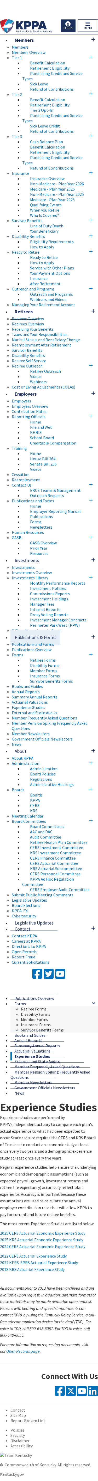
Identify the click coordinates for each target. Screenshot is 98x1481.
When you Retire (44, 210)
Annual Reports (26, 691)
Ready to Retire (25, 252)
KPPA (35, 800)
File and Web (41, 427)
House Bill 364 (42, 458)
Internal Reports (45, 609)
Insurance (20, 173)
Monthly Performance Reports (57, 583)
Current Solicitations (30, 962)
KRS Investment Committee (55, 852)
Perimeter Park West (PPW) (55, 625)
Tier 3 (17, 136)
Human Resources (28, 532)
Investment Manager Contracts (58, 619)
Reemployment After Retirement (41, 345)
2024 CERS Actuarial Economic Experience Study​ (42, 1246)
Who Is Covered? (44, 215)
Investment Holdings (49, 598)
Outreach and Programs (33, 289)
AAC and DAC (41, 831)
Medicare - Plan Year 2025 (52, 199)
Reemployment (26, 479)
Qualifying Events (46, 204)
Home (35, 422)
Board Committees (29, 821)
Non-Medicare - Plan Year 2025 (57, 194)
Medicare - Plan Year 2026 (52, 189)
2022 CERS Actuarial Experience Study (33, 1256)
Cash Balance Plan (46, 141)
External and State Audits (34, 712)
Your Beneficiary (44, 231)
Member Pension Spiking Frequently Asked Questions (50, 1074)
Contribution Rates (29, 411)
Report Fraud (23, 956)
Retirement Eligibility (50, 68)
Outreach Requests (47, 495)
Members (24, 40)
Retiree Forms (43, 660)
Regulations (41, 779)
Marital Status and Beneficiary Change (46, 339)
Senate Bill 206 (43, 464)
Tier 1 (17, 57)
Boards (18, 789)
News (19, 1093)
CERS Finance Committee (53, 858)
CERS (34, 805)
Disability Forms (44, 665)
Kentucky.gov (12, 1474)
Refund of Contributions (52, 89)
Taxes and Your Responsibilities (39, 334)
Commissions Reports (50, 593)
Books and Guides (27, 686)
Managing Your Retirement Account (43, 304)
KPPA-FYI (20, 910)
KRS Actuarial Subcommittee (56, 868)
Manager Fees (42, 604)
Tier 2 (17, 94)
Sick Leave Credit (45, 126)
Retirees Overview (28, 318)
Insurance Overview (47, 178)
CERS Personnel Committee (55, 873)
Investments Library (30, 577)
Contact (22, 929)
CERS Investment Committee (56, 847)
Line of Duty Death (46, 225)
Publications (41, 516)
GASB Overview (43, 542)
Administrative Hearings (52, 784)
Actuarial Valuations (30, 702)
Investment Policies (48, 588)
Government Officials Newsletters (42, 739)
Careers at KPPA (26, 941)
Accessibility (21, 1445)
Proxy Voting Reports (49, 614)
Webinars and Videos (48, 299)
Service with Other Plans (52, 267)
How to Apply (42, 246)
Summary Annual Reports (34, 696)
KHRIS (36, 432)
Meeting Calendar (27, 816)
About (20, 751)
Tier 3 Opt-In (41, 110)
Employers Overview (30, 406)
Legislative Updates (29, 900)
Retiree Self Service (29, 360)
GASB (16, 537)
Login (68, 28)
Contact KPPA (24, 935)
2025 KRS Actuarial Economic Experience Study (41, 1239)
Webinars (38, 381)
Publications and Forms (33, 500)
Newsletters (41, 527)
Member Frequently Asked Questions (44, 718)
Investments (27, 560)
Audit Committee (45, 837)
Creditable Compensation (53, 443)
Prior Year (38, 548)
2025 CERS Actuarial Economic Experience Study (42, 1233)
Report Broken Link (27, 1420)
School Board (42, 437)
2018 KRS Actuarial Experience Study (32, 1269)
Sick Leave (39, 83)
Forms (36, 521)
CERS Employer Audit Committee (60, 889)
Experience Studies (28, 707)
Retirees (24, 312)
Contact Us (22, 485)
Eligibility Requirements (52, 241)
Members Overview (28, 52)
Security (17, 1435)
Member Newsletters (31, 733)
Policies (17, 1430)
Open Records (24, 951)
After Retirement (45, 283)
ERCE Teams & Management (55, 490)
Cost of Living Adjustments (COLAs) (43, 387)
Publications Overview (31, 649)
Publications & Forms (35, 637)
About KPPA (22, 758)
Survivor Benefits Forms (51, 681)
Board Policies (43, 774)
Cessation (21, 474)
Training (19, 448)
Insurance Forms (45, 675)
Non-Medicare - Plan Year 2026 (57, 183)
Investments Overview (32, 572)
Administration (25, 763)
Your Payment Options (50, 273)
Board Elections (26, 905)
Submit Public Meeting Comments (42, 894)
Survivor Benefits (27, 220)
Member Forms (43, 670)
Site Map (18, 1415)
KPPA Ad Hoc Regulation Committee (48, 881)
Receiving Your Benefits (33, 329)
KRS (33, 810)
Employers (26, 394)
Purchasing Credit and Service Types (52, 76)
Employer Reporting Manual (55, 511)
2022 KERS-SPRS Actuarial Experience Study (39, 1262)
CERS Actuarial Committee (54, 863)
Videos (36, 376)
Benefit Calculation (47, 62)
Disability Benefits (28, 236)
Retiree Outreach (27, 366)
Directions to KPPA (29, 946)
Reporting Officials (28, 416)
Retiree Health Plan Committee (59, 842)
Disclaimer (20, 1440)
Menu (88, 28)
